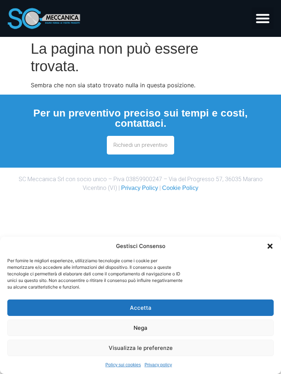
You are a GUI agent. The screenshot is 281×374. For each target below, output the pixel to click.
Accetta (140, 307)
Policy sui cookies (123, 364)
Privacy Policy (139, 188)
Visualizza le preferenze (141, 347)
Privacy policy (158, 364)
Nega (140, 327)
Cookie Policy (180, 188)
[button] (270, 246)
